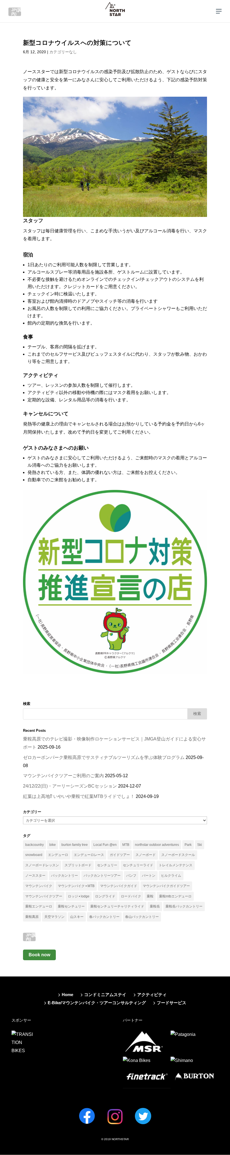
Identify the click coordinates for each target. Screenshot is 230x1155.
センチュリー (107, 865)
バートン (148, 876)
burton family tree (74, 845)
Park (188, 845)
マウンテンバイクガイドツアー (166, 886)
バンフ (131, 876)
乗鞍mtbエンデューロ (175, 896)
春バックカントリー (104, 917)
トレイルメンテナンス (175, 865)
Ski (199, 845)
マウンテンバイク (38, 886)
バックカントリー (64, 876)
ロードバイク (131, 896)
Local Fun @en (105, 845)
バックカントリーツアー (102, 876)
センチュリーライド (138, 865)
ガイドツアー (120, 855)
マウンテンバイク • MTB (76, 886)
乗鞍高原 (32, 917)
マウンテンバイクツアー (43, 896)
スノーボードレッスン (42, 865)
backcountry (34, 845)
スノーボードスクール (178, 855)
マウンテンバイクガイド (118, 886)
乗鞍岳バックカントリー (184, 906)
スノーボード (145, 855)
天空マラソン (54, 917)
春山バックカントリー (142, 917)
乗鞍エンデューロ (38, 906)
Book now (39, 954)
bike (52, 845)
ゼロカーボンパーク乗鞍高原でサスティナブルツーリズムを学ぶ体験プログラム (104, 757)
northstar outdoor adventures (157, 845)
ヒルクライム (171, 876)
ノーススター (35, 876)
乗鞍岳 (155, 906)
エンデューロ (58, 855)
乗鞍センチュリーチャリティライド (117, 906)
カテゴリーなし (63, 52)
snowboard (33, 855)
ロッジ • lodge (78, 896)
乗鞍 (150, 896)
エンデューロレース (89, 855)
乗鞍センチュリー (71, 906)
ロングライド (105, 896)
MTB (125, 845)
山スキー (77, 917)
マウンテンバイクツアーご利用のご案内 (63, 775)
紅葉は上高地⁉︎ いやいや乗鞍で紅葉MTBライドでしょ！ (79, 796)
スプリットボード (78, 865)
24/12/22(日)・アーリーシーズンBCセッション (70, 786)
